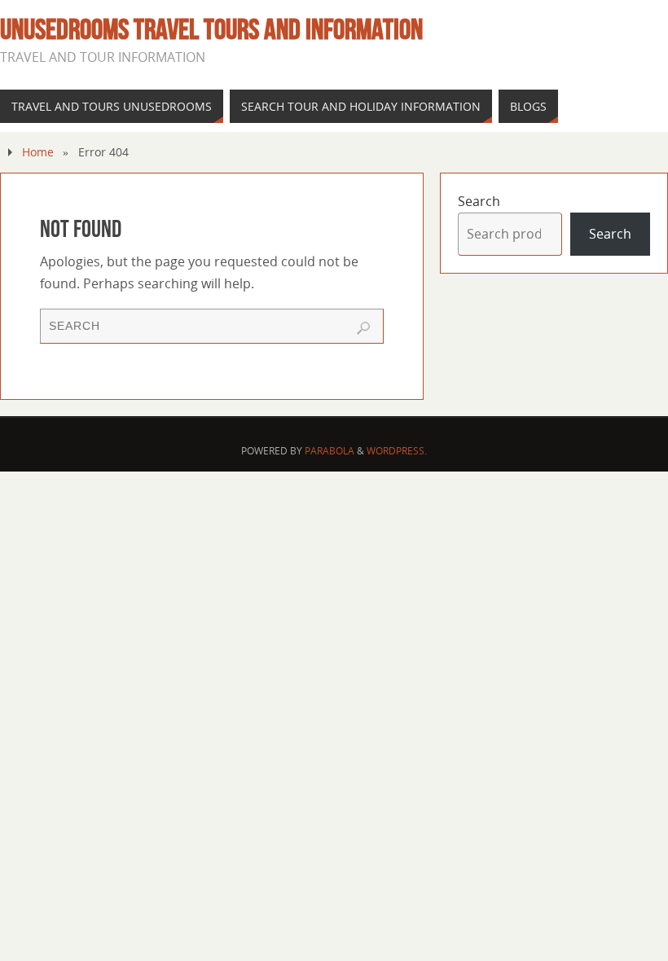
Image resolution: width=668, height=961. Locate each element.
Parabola (329, 451)
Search (479, 201)
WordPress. (397, 451)
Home (38, 152)
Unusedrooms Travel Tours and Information (211, 29)
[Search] (363, 328)
